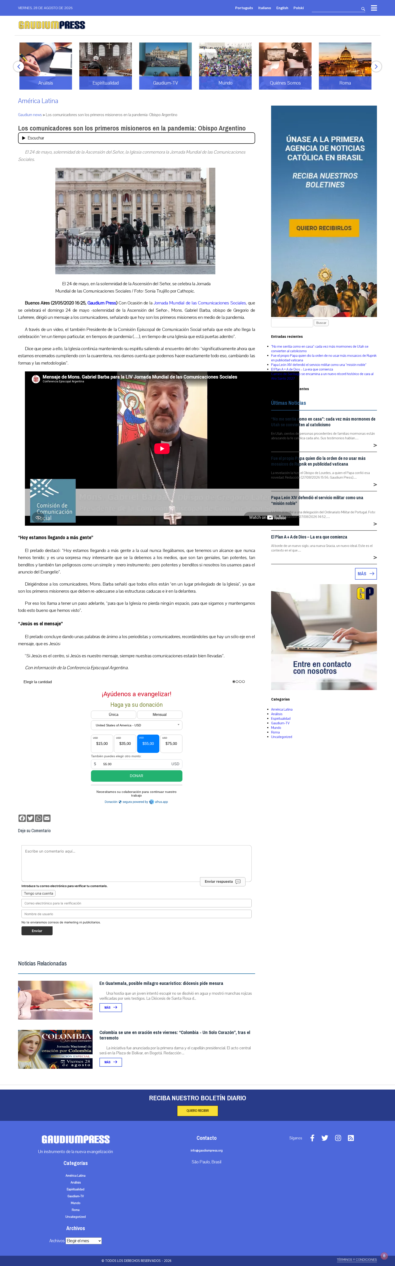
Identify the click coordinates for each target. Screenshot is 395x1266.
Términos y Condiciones (357, 1260)
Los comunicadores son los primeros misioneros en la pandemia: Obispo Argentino (132, 128)
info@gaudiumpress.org (207, 1151)
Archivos (57, 1241)
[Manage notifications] (384, 1256)
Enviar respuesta (219, 881)
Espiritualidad (281, 718)
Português (244, 7)
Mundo (276, 727)
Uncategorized (281, 737)
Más (107, 1007)
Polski (299, 7)
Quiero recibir (198, 1111)
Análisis (277, 714)
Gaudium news (30, 114)
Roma (275, 732)
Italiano (264, 7)
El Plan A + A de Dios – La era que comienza (302, 369)
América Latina (38, 100)
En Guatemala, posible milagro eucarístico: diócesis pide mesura (161, 983)
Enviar (37, 931)
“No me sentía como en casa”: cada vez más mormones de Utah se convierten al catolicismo (323, 422)
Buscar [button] (321, 323)
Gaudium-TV (280, 723)
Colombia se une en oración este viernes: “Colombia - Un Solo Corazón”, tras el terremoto (174, 1035)
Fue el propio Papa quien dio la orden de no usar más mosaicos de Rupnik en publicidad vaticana (318, 461)
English (282, 7)
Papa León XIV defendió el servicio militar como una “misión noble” (318, 364)
